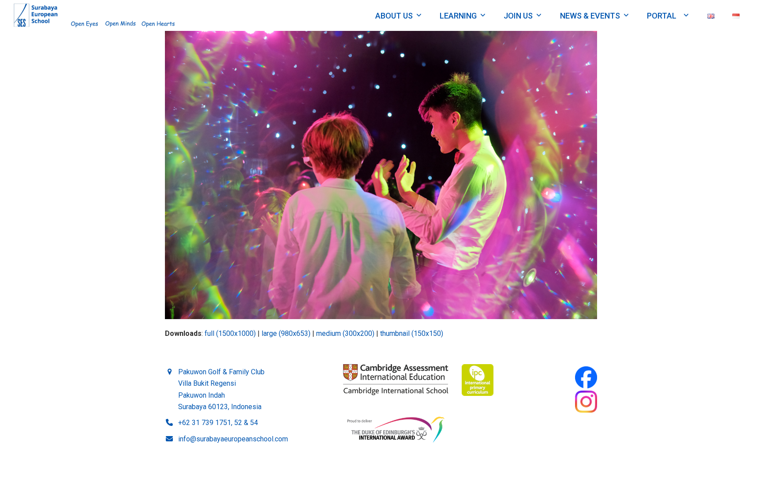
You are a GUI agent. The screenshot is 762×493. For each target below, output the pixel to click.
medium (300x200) (345, 333)
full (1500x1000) (230, 333)
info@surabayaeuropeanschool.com (233, 439)
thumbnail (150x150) (411, 333)
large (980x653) (285, 333)
